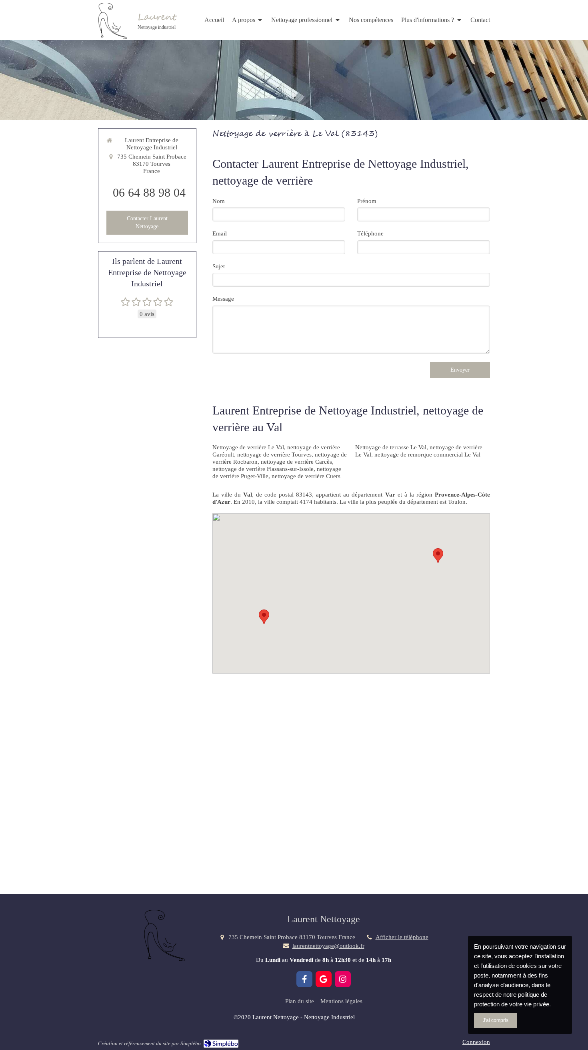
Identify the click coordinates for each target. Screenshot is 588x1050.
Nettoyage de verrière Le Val (248, 447)
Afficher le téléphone (402, 937)
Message (223, 299)
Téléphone (370, 233)
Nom (218, 201)
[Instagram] (343, 979)
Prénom (366, 201)
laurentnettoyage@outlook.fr (328, 946)
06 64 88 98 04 (149, 192)
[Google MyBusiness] (324, 979)
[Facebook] (304, 979)
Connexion (476, 1042)
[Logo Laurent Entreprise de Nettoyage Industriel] (112, 37)
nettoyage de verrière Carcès (296, 462)
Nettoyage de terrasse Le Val (390, 447)
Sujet (218, 266)
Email (219, 233)
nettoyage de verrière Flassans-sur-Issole (263, 469)
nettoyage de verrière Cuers (306, 476)
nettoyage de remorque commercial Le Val (427, 454)
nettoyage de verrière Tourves (274, 454)
